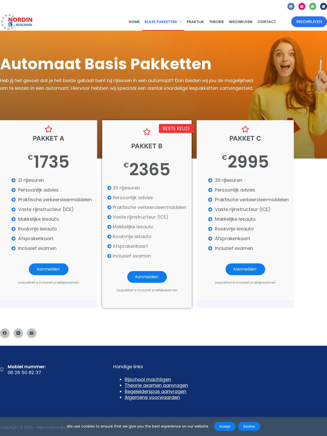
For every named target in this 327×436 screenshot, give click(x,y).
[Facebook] (291, 6)
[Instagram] (302, 6)
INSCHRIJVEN (309, 21)
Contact (267, 21)
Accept (224, 426)
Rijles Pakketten (161, 21)
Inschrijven (240, 21)
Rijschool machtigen (148, 379)
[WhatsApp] (312, 6)
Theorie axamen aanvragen (156, 385)
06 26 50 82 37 (24, 372)
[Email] (32, 333)
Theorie (216, 21)
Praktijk (195, 21)
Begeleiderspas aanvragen (155, 391)
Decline (249, 426)
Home (134, 21)
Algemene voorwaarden (152, 397)
